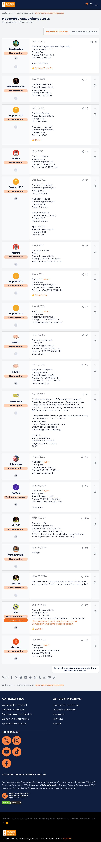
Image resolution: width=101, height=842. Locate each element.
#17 (87, 605)
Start (94, 819)
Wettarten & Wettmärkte (15, 719)
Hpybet (45, 279)
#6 (87, 245)
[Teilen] (92, 42)
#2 (87, 79)
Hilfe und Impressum (80, 819)
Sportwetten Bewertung (66, 705)
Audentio (67, 838)
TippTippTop (10, 22)
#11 (87, 394)
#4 (87, 151)
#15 (87, 548)
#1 (96, 42)
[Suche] (91, 4)
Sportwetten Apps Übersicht (17, 714)
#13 (87, 486)
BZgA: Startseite (50, 785)
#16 (87, 576)
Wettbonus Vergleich (13, 709)
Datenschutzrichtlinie (64, 709)
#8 (87, 306)
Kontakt (57, 723)
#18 (87, 640)
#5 (87, 180)
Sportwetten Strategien (14, 723)
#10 (87, 365)
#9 (87, 335)
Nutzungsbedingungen (45, 819)
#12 (87, 457)
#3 (87, 108)
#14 (87, 518)
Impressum (59, 714)
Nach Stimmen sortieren (84, 31)
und (44, 68)
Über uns (58, 719)
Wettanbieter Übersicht (14, 705)
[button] (96, 5)
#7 (87, 274)
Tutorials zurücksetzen (22, 819)
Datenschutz (63, 819)
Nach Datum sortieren (57, 31)
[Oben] (3, 823)
